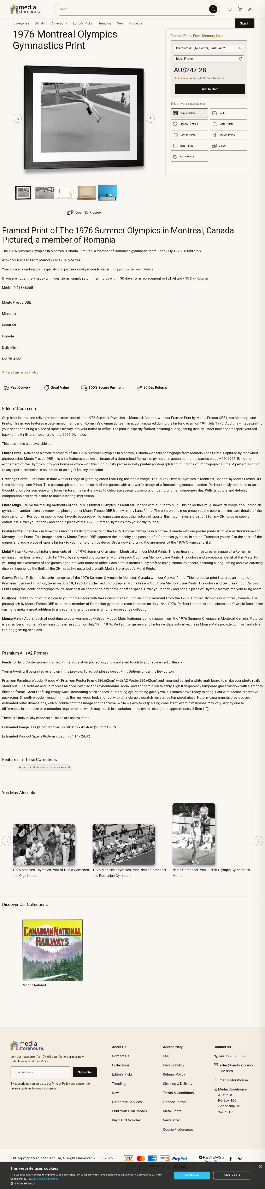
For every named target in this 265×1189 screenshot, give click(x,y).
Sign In (244, 23)
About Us (119, 1047)
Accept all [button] (192, 1175)
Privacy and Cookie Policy (43, 1178)
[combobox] (132, 9)
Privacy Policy (173, 1065)
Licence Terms (174, 1102)
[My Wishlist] (230, 9)
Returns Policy (174, 1074)
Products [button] (135, 23)
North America (37, 767)
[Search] (213, 9)
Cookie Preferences (178, 1129)
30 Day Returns (197, 278)
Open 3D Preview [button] (88, 212)
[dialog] (132, 1175)
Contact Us (120, 1056)
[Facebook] (231, 1161)
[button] (89, 1183)
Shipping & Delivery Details (132, 269)
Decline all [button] (232, 1175)
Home (22, 767)
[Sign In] (249, 9)
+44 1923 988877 (232, 1056)
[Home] (29, 9)
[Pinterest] (240, 1161)
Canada (53, 767)
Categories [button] (21, 23)
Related (65, 767)
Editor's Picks (83, 23)
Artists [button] (40, 23)
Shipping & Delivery (177, 1084)
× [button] (260, 1166)
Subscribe (85, 1072)
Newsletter (171, 1120)
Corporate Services (127, 1102)
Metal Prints (172, 1111)
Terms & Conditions (178, 1093)
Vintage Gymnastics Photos (20, 372)
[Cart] (240, 9)
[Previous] (17, 118)
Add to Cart (210, 89)
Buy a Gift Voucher (126, 1120)
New (120, 23)
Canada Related (34, 985)
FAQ (166, 1056)
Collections (59, 23)
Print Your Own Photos (129, 1111)
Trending (105, 23)
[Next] (150, 118)
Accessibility (173, 1047)
